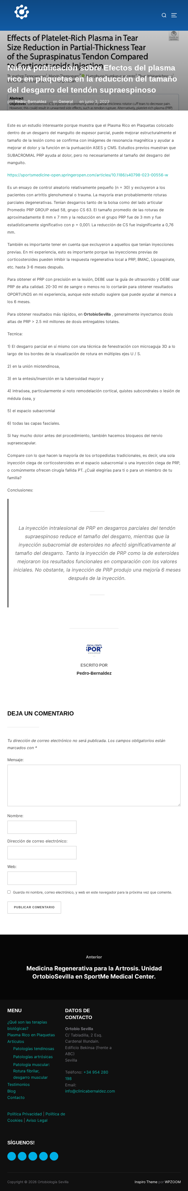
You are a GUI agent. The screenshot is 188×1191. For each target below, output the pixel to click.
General (66, 101)
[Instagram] (22, 1156)
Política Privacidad (24, 1113)
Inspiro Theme (146, 1182)
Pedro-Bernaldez (31, 101)
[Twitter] (43, 1156)
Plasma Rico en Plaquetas (31, 1034)
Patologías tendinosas (33, 1048)
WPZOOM (173, 1182)
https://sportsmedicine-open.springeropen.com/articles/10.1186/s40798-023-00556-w (87, 174)
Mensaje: (15, 759)
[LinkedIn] (32, 1156)
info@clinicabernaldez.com (90, 1091)
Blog (11, 1091)
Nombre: (15, 815)
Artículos (15, 1041)
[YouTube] (54, 1156)
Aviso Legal (36, 1120)
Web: (11, 866)
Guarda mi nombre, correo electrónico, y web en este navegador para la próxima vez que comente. (92, 892)
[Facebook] (11, 1156)
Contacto (16, 1097)
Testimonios (18, 1084)
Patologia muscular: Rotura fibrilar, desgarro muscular (31, 1070)
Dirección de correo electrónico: (37, 841)
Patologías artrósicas (33, 1056)
